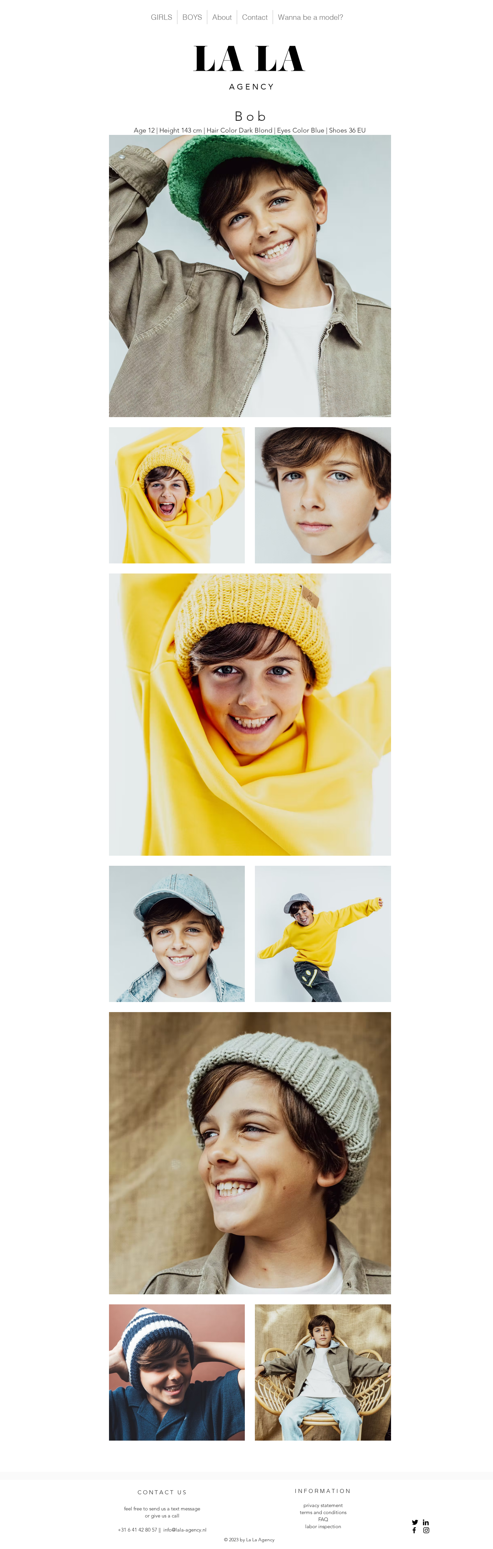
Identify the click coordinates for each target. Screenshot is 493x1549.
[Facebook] (414, 1530)
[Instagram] (426, 1530)
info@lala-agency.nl (185, 1530)
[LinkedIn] (426, 1522)
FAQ (323, 1519)
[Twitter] (415, 1522)
